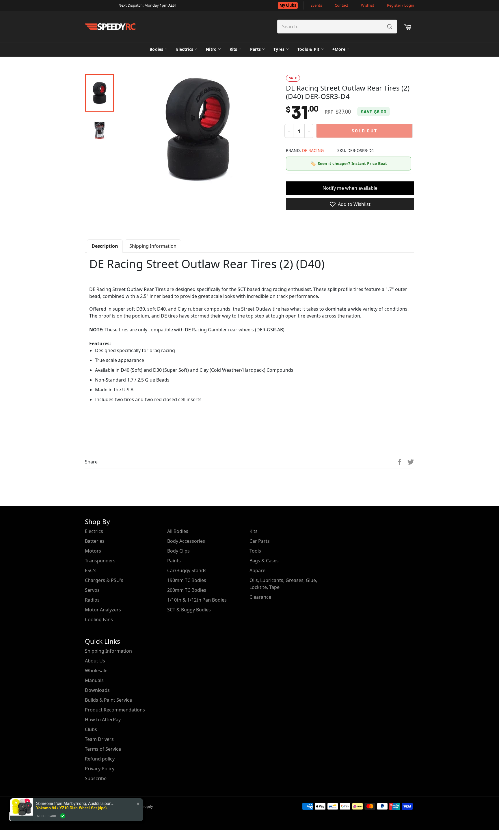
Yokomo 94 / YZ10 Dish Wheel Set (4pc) (71, 807)
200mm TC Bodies (186, 590)
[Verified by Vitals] (62, 815)
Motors (93, 551)
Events (316, 5)
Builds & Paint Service (108, 700)
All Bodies (177, 531)
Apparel (258, 570)
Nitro (211, 49)
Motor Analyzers (103, 609)
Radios (92, 600)
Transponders (100, 560)
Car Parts (260, 541)
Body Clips (178, 551)
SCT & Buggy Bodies (189, 609)
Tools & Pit (308, 49)
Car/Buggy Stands (186, 570)
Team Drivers (99, 739)
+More (338, 49)
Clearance (260, 597)
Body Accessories (186, 541)
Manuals (94, 680)
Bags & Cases (264, 560)
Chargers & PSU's (104, 580)
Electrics (184, 49)
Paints (174, 560)
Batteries (95, 541)
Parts (255, 49)
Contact (341, 5)
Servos (92, 590)
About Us (95, 661)
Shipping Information (152, 246)
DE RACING (313, 150)
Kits (233, 49)
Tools (255, 551)
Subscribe (96, 778)
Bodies (156, 49)
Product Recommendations (115, 710)
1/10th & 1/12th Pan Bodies (197, 600)
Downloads (97, 690)
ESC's (90, 570)
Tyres (278, 49)
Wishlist (367, 5)
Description (105, 246)
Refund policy (100, 759)
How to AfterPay (103, 719)
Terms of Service (103, 749)
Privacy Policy (99, 768)
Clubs (91, 729)
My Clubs (288, 5)
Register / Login (400, 5)
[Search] (390, 26)
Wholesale (96, 670)
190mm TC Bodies (186, 580)
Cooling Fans (99, 619)
